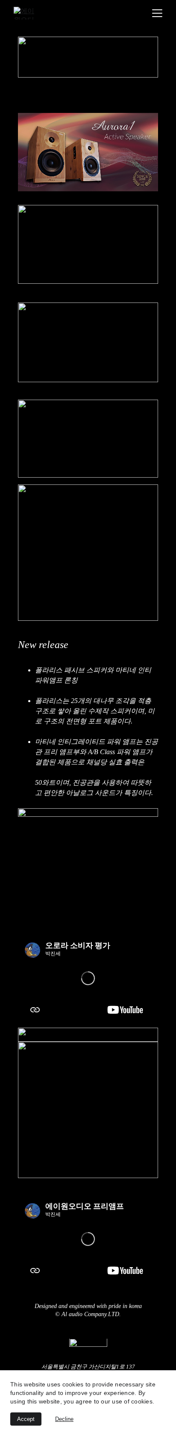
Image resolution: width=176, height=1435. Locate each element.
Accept (26, 1419)
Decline (64, 1419)
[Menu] (157, 13)
